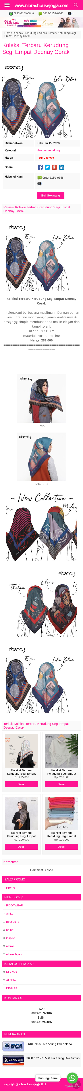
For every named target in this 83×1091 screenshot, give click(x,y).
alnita (9, 913)
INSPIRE (11, 988)
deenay (18, 33)
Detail (21, 784)
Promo (10, 887)
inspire (10, 938)
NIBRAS (11, 972)
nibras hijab (14, 954)
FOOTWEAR (14, 905)
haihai (10, 929)
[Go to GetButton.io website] (72, 1086)
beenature (12, 921)
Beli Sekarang (50, 195)
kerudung (31, 33)
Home (8, 33)
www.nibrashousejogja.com (41, 5)
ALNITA (11, 980)
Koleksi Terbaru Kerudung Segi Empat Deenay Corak (35, 48)
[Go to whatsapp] (72, 1078)
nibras (10, 946)
